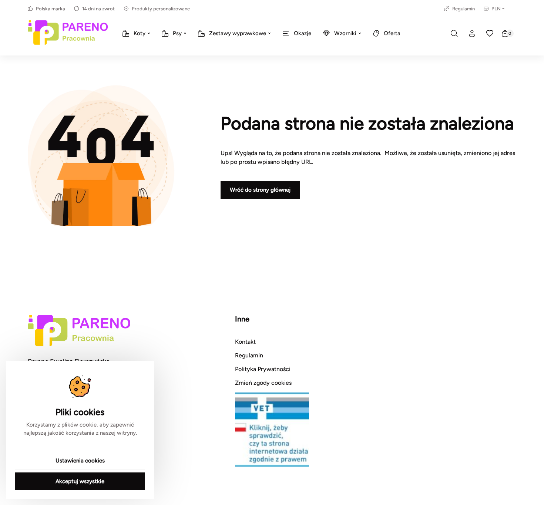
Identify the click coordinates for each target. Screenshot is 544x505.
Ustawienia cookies (80, 460)
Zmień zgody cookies (263, 382)
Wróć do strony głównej (260, 189)
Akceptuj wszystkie (80, 481)
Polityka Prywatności (263, 369)
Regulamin (463, 8)
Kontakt (245, 341)
